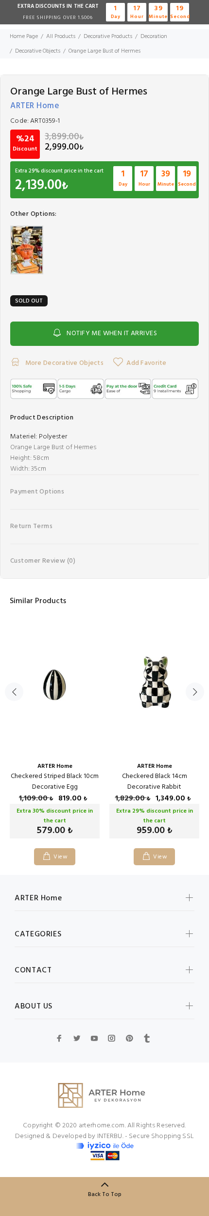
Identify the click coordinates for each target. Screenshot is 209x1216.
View (60, 857)
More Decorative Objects (63, 363)
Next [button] (195, 692)
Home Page (24, 36)
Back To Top (105, 1194)
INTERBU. (110, 1136)
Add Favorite (146, 363)
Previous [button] (14, 692)
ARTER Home (34, 106)
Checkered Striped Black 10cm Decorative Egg (55, 782)
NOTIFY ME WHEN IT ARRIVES (112, 333)
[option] (54, 734)
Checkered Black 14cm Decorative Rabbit (154, 782)
